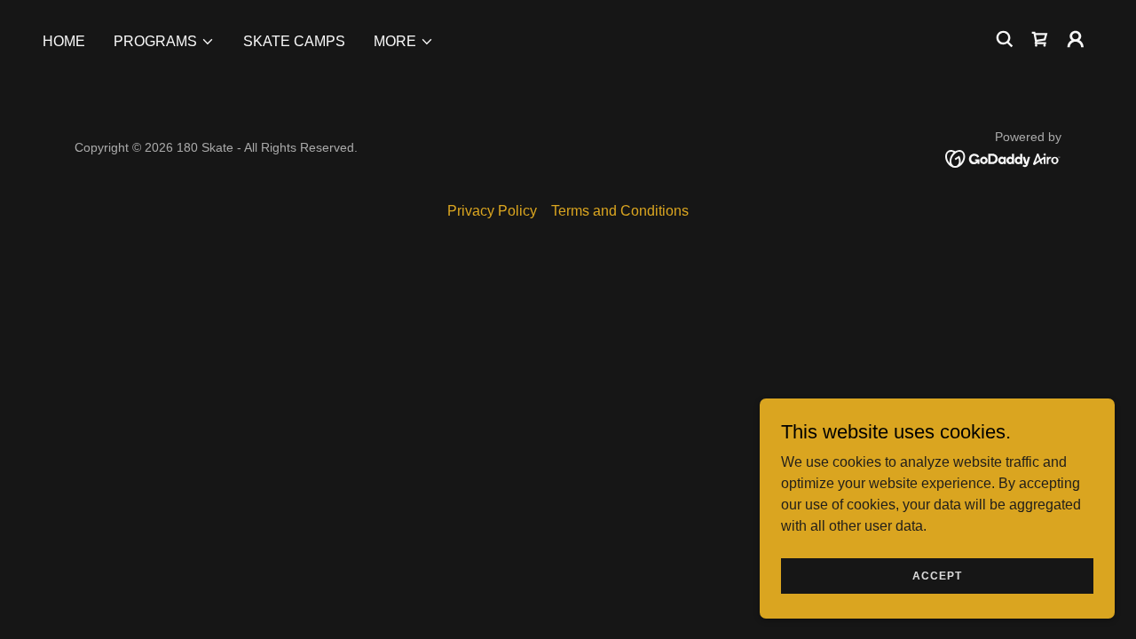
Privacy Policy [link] (492, 210)
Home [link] (64, 41)
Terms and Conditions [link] (620, 210)
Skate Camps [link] (294, 41)
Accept (937, 575)
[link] (1003, 157)
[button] (164, 41)
